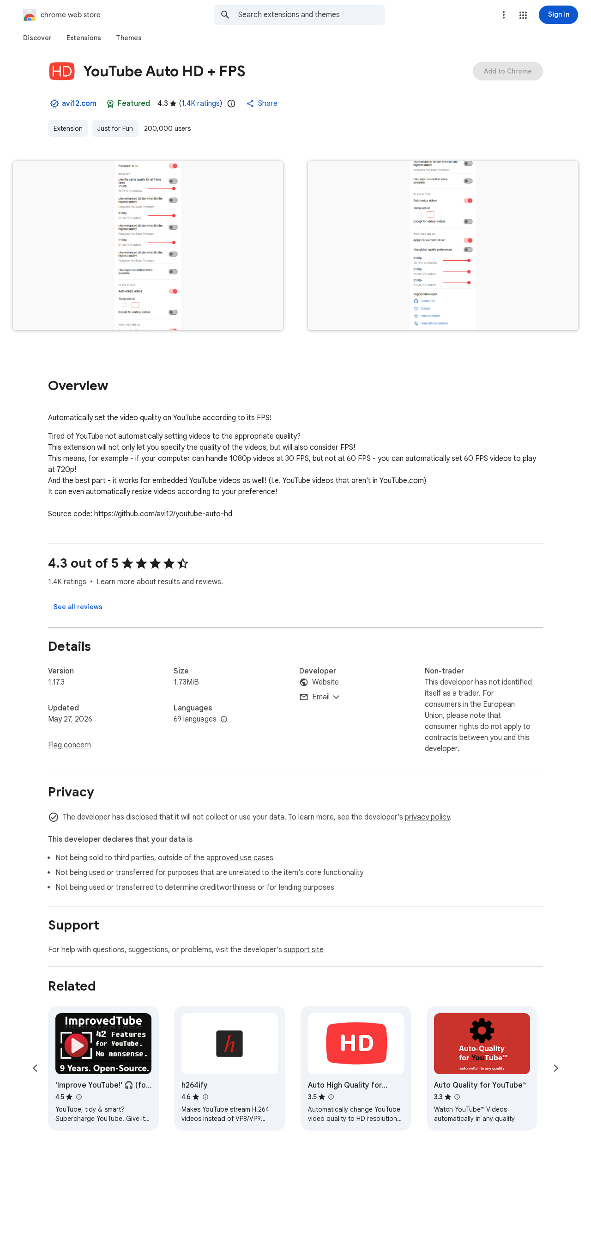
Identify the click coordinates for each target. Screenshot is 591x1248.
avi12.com (79, 103)
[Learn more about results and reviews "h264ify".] (205, 1097)
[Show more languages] (223, 719)
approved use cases (239, 858)
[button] (523, 15)
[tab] (37, 38)
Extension (68, 128)
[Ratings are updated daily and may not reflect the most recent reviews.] (231, 103)
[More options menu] (504, 15)
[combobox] (311, 14)
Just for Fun (115, 128)
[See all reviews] (78, 607)
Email (321, 697)
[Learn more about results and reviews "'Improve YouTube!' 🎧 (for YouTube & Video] (78, 1097)
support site (304, 949)
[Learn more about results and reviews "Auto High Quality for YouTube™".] (331, 1097)
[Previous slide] (35, 1068)
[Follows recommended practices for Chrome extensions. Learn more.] (110, 103)
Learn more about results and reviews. (159, 582)
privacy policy (427, 817)
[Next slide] (556, 1068)
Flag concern (69, 745)
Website (325, 682)
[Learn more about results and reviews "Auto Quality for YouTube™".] (457, 1097)
